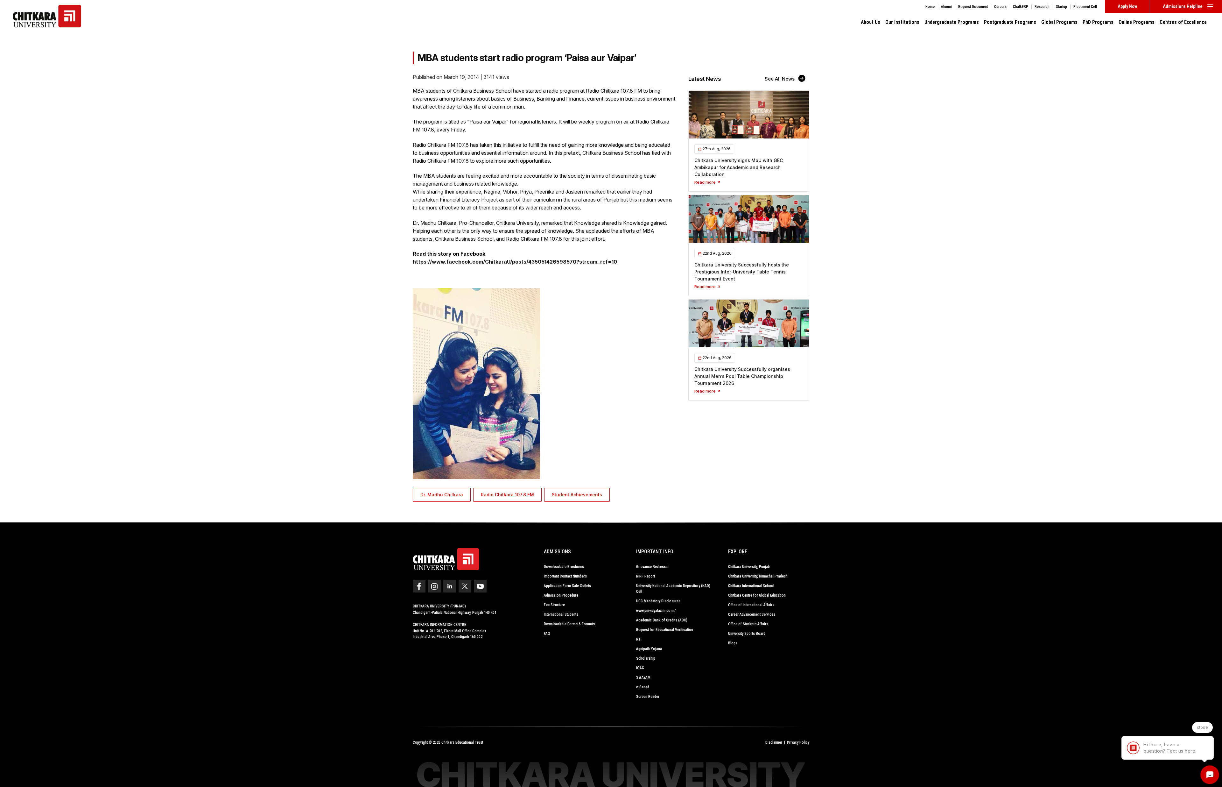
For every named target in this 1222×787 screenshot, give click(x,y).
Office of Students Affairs (748, 624)
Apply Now (1127, 6)
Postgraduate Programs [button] (1010, 22)
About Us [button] (870, 22)
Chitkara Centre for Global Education (757, 595)
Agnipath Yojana (649, 649)
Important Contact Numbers (565, 576)
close (1202, 727)
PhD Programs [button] (1098, 22)
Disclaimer (773, 742)
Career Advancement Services (751, 614)
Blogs (732, 643)
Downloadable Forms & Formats (569, 624)
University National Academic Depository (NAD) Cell (673, 589)
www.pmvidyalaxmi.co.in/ (656, 610)
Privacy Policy (798, 742)
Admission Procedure (561, 595)
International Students (561, 614)
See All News (780, 79)
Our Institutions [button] (902, 22)
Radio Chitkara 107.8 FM (507, 494)
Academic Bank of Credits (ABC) (661, 620)
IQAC (640, 668)
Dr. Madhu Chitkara (441, 494)
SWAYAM (643, 677)
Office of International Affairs (751, 605)
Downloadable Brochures (564, 566)
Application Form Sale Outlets (567, 586)
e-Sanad (642, 687)
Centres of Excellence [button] (1183, 22)
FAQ (547, 633)
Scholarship (645, 658)
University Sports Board (746, 633)
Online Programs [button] (1137, 22)
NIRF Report (645, 576)
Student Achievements (577, 494)
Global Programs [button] (1059, 22)
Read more (705, 182)
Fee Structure (554, 605)
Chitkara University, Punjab (749, 566)
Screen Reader (647, 696)
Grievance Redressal (652, 566)
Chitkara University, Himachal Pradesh (758, 576)
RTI (639, 639)
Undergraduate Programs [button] (951, 22)
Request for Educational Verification (664, 629)
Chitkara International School (751, 586)
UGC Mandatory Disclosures (658, 601)
